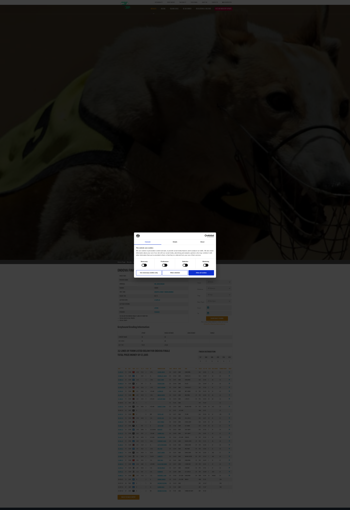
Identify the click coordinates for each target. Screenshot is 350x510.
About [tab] (202, 242)
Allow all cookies (201, 273)
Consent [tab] (147, 242)
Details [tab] (175, 242)
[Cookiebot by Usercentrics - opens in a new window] (206, 236)
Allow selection (175, 273)
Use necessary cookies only (149, 273)
